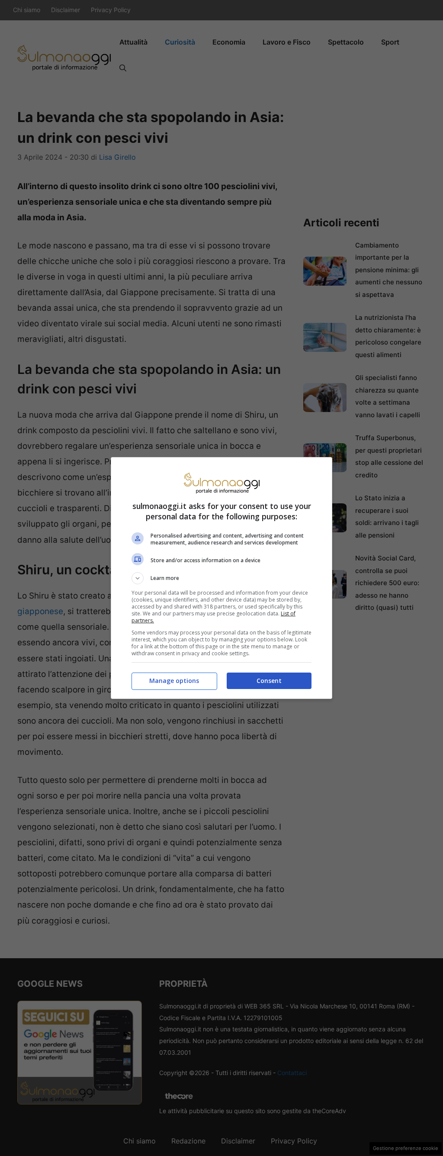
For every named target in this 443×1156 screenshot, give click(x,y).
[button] (221, 578)
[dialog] (221, 578)
